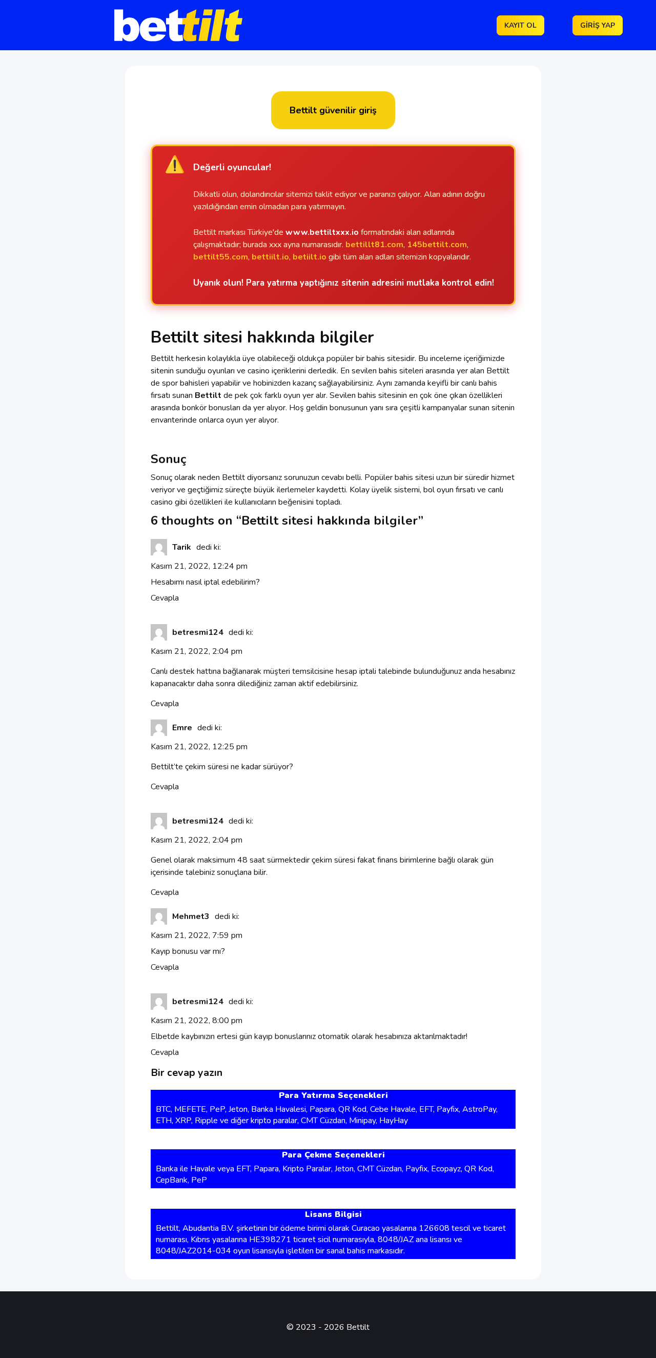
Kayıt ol (520, 25)
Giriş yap (597, 25)
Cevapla (165, 598)
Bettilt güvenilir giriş (333, 110)
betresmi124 (197, 632)
